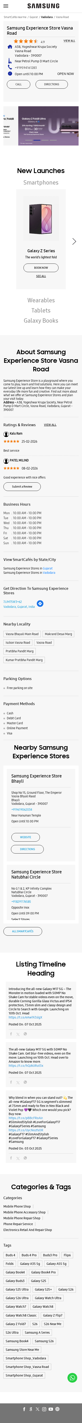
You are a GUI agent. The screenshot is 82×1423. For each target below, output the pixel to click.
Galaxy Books (41, 320)
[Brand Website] (58, 1409)
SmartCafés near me (15, 17)
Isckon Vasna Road (18, 643)
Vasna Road (44, 643)
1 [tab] (28, 140)
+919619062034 (21, 810)
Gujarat (34, 17)
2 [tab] (36, 140)
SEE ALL (41, 276)
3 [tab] (45, 140)
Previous (7, 241)
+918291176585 (21, 902)
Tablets (41, 310)
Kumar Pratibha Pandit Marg (24, 660)
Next (74, 241)
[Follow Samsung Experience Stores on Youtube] (51, 1409)
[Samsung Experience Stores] (43, 6)
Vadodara (47, 17)
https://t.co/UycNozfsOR (26, 1130)
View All (69, 41)
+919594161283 (26, 68)
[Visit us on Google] (31, 1409)
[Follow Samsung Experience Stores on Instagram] (44, 1409)
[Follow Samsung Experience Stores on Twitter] (38, 1409)
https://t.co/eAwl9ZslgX (25, 1017)
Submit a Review (22, 486)
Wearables (41, 300)
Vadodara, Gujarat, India (19, 607)
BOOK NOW (41, 268)
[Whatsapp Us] (72, 1378)
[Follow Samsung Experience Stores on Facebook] (25, 1409)
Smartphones (41, 182)
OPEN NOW (65, 74)
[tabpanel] (41, 126)
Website (25, 837)
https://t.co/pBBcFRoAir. (26, 1118)
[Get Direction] (40, 606)
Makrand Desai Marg (58, 634)
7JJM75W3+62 (12, 602)
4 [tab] (53, 140)
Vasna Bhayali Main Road (22, 634)
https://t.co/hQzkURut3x (26, 1066)
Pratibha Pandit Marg (19, 651)
